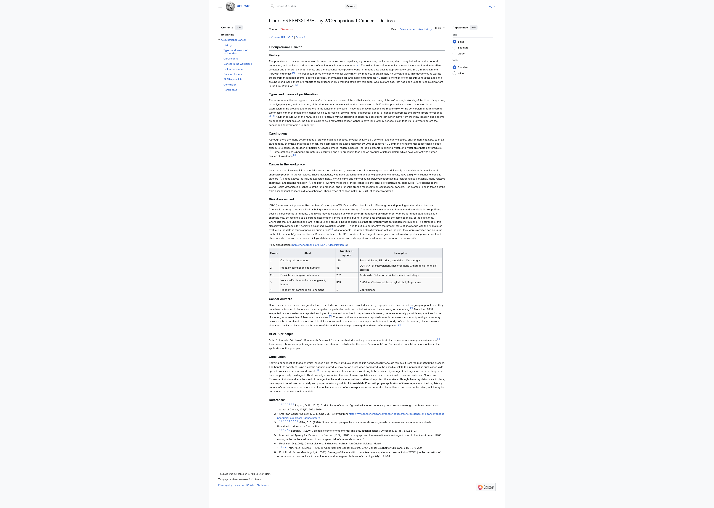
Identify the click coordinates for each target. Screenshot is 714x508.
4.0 (280, 429)
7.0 (280, 447)
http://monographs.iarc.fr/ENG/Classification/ (318, 244)
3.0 (280, 421)
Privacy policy (225, 485)
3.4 (296, 421)
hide (239, 27)
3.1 (284, 421)
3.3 (292, 421)
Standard (463, 47)
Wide (461, 73)
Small (461, 41)
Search (350, 6)
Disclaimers (262, 485)
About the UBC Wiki (244, 485)
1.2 (288, 404)
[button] (220, 6)
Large (461, 53)
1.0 (280, 404)
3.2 (288, 421)
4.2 (288, 429)
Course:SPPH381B (282, 37)
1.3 (292, 404)
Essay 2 (300, 37)
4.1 (284, 429)
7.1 (284, 447)
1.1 (284, 404)
